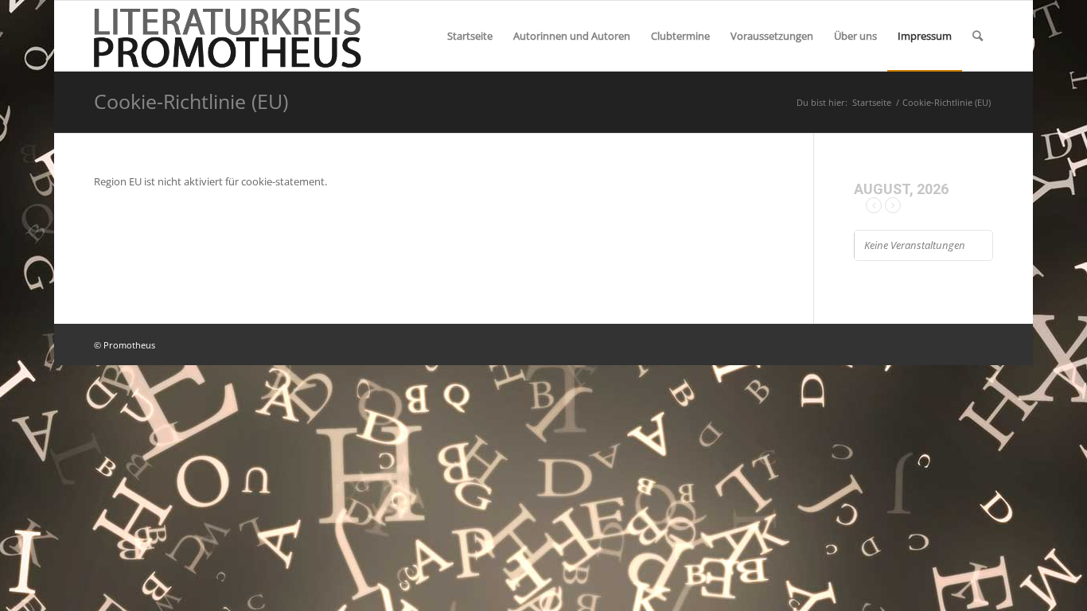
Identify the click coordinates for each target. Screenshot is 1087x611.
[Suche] (977, 36)
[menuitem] (470, 36)
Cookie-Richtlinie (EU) (191, 101)
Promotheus (129, 345)
